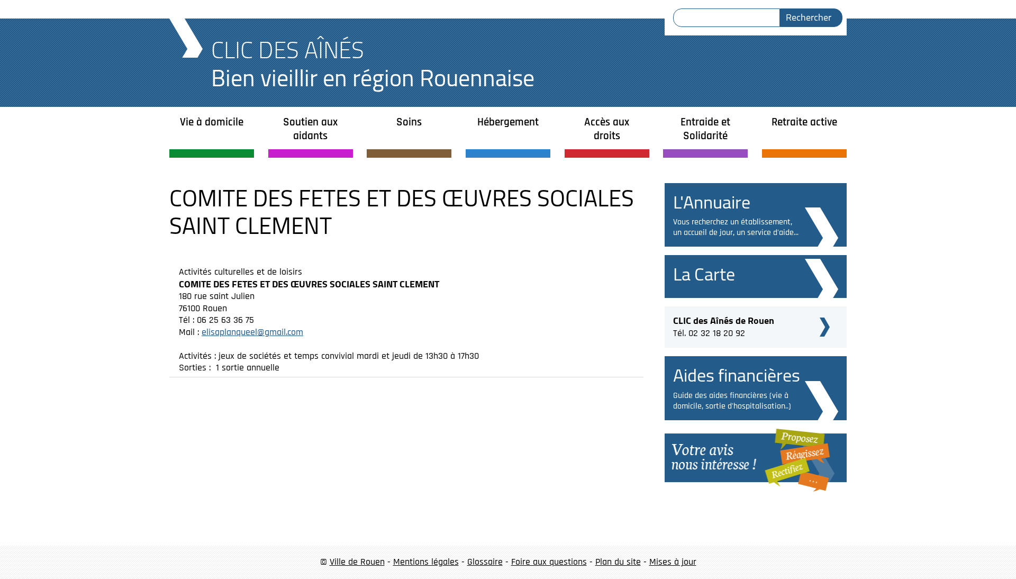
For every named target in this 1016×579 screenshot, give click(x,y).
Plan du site (618, 562)
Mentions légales (426, 562)
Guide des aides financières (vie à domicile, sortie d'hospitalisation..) (732, 401)
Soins (409, 122)
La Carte (704, 274)
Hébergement (508, 122)
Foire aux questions (549, 562)
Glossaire (485, 562)
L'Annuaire (711, 202)
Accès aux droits (606, 129)
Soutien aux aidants (310, 129)
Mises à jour (672, 562)
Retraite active (804, 122)
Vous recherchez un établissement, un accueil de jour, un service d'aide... (736, 227)
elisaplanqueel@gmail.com (252, 332)
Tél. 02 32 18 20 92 (723, 325)
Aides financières (736, 375)
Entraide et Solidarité (705, 129)
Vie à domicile (211, 122)
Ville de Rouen (357, 562)
